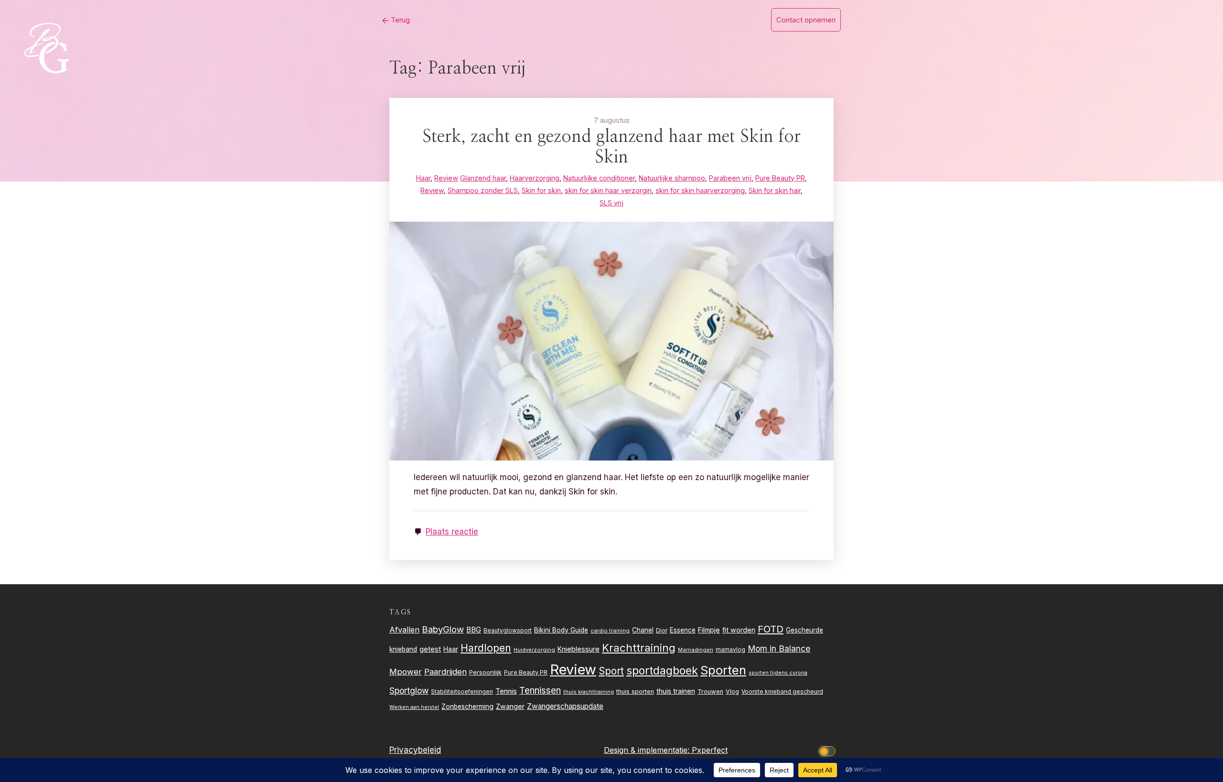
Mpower (405, 671)
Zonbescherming (467, 706)
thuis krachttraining (588, 691)
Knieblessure (579, 649)
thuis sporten (635, 691)
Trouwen (710, 691)
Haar (450, 649)
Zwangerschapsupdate (565, 706)
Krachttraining (639, 647)
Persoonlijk (485, 672)
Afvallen (404, 629)
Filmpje (709, 630)
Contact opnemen (806, 19)
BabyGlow (443, 629)
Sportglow (409, 691)
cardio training (610, 630)
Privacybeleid (415, 750)
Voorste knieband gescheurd (782, 691)
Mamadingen (695, 649)
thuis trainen (675, 691)
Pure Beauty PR (525, 672)
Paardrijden (445, 671)
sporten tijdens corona (778, 673)
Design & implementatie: (648, 750)
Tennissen (540, 690)
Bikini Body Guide (561, 630)
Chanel (643, 630)
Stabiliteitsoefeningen (462, 691)
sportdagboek (662, 670)
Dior (661, 630)
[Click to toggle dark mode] (828, 750)
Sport (611, 671)
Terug (399, 19)
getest (430, 649)
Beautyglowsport (507, 630)
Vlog (732, 691)
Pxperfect (710, 750)
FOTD (770, 629)
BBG (473, 629)
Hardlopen (486, 648)
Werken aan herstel (414, 707)
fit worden (738, 630)
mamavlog (730, 649)
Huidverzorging (534, 649)
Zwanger (510, 706)
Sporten (723, 670)
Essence (683, 630)
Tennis (506, 691)
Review (573, 669)
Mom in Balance (779, 648)
